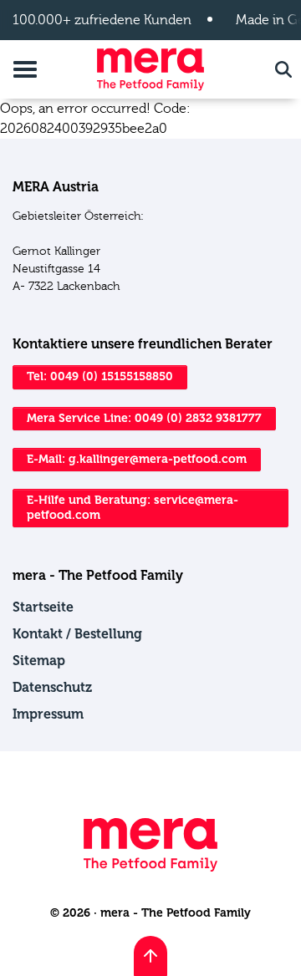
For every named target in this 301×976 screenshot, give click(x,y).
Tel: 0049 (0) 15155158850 (100, 376)
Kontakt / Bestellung (77, 634)
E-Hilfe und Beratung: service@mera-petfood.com (132, 507)
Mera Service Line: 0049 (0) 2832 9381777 (144, 418)
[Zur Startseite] (150, 69)
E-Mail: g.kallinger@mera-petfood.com (137, 459)
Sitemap (39, 660)
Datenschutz (52, 687)
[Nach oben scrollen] (150, 956)
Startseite (43, 607)
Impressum (48, 714)
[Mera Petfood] (150, 868)
